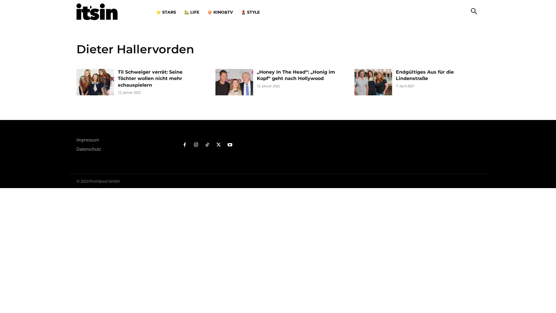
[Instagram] (196, 145)
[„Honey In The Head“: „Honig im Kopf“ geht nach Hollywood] (234, 82)
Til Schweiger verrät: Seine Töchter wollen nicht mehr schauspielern (150, 78)
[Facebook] (185, 145)
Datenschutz (88, 149)
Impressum (87, 140)
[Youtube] (230, 145)
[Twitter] (218, 145)
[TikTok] (207, 145)
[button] (474, 11)
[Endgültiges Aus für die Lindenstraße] (373, 82)
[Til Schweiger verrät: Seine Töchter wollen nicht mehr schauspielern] (95, 82)
